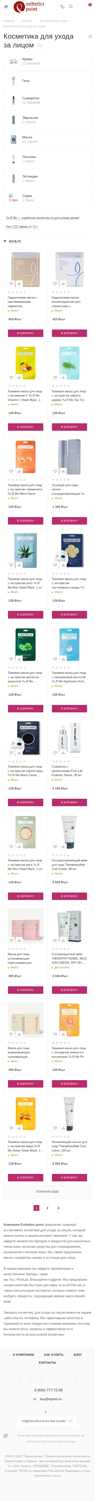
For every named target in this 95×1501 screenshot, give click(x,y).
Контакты (47, 1362)
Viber (59, 1377)
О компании (23, 1354)
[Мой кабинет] (79, 7)
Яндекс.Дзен (81, 1377)
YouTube (36, 1377)
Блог (78, 1354)
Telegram (25, 1377)
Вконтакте (14, 1377)
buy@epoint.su (51, 1399)
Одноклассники (47, 1377)
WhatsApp (70, 1377)
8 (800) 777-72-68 (48, 1390)
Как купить (54, 1354)
